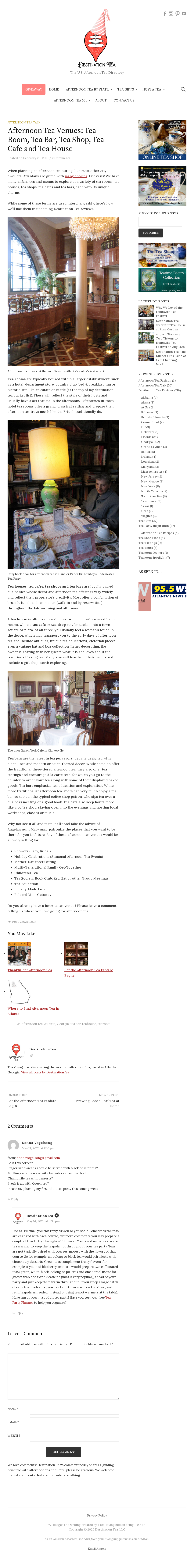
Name (13, 1408)
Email (13, 1422)
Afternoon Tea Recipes (157, 533)
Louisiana (148, 461)
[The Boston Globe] (162, 587)
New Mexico (150, 481)
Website (14, 1435)
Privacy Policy (97, 1515)
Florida (146, 437)
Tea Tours (145, 547)
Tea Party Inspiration (153, 526)
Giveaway (33, 89)
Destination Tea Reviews (156, 390)
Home (54, 89)
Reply (14, 1199)
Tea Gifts (144, 521)
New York (148, 486)
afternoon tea (32, 1024)
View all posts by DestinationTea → (47, 1072)
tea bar (75, 1024)
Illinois (146, 451)
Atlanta (49, 1024)
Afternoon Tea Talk (24, 122)
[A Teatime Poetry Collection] (162, 280)
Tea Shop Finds (149, 538)
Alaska (145, 402)
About (101, 100)
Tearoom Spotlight (152, 557)
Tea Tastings (147, 543)
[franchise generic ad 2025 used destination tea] (162, 185)
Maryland (148, 466)
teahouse (89, 1024)
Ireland (146, 456)
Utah (144, 511)
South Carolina (151, 496)
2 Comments (61, 158)
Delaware (148, 432)
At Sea (145, 407)
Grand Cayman (151, 447)
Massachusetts (152, 471)
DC (143, 427)
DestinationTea (40, 1216)
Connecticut (150, 422)
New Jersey (149, 476)
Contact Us (123, 100)
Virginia (146, 516)
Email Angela (97, 1548)
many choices (76, 176)
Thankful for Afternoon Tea (30, 970)
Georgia (63, 1024)
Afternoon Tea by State (87, 89)
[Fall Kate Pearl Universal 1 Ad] (162, 140)
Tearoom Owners (151, 552)
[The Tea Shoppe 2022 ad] (162, 255)
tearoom (104, 1024)
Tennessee (149, 501)
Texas (145, 506)
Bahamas (147, 412)
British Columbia (153, 417)
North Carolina (152, 491)
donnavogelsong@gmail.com (38, 1158)
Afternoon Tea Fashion (154, 380)
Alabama (147, 397)
